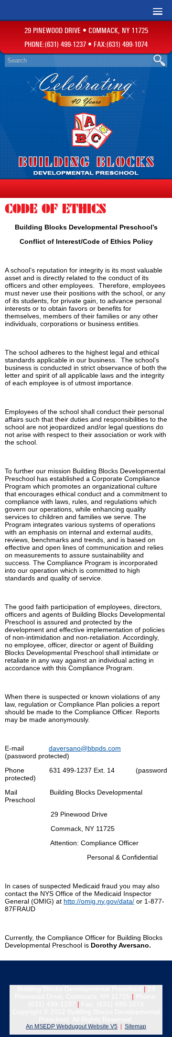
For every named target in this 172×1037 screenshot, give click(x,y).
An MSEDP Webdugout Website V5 (72, 1026)
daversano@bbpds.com (85, 748)
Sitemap (135, 1026)
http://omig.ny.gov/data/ (99, 901)
